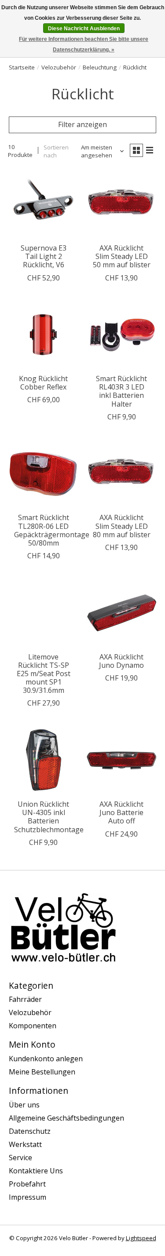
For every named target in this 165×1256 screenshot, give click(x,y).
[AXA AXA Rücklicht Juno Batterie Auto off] (121, 759)
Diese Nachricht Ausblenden (84, 28)
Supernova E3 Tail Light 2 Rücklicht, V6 (43, 256)
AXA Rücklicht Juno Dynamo (121, 661)
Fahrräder (25, 999)
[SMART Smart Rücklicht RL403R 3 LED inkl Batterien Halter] (121, 334)
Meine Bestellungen (42, 1072)
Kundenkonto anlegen (46, 1058)
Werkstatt (25, 1144)
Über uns (24, 1105)
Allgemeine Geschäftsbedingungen (66, 1118)
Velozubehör (58, 67)
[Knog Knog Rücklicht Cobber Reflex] (43, 334)
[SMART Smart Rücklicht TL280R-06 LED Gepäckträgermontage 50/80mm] (43, 473)
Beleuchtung (100, 67)
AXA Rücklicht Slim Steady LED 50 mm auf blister (121, 256)
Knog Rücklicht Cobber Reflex (43, 383)
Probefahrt (27, 1184)
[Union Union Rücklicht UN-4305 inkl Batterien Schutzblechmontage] (43, 759)
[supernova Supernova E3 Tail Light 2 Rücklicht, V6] (43, 204)
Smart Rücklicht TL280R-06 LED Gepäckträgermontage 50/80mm (51, 530)
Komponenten (32, 1025)
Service (20, 1157)
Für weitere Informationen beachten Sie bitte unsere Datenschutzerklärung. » (83, 44)
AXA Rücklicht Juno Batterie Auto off (121, 812)
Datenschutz (30, 1131)
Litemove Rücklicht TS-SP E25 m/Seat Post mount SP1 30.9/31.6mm (43, 673)
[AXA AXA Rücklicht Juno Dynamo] (121, 612)
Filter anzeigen (82, 124)
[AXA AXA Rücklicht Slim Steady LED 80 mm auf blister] (121, 473)
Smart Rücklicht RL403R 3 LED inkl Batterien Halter (121, 391)
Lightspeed (141, 1238)
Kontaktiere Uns (36, 1171)
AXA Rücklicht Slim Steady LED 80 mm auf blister (121, 526)
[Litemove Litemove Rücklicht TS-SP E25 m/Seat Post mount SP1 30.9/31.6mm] (43, 612)
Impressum (27, 1197)
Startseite (22, 67)
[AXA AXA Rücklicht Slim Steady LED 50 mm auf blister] (121, 204)
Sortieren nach (56, 151)
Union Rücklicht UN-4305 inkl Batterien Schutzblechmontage (49, 816)
